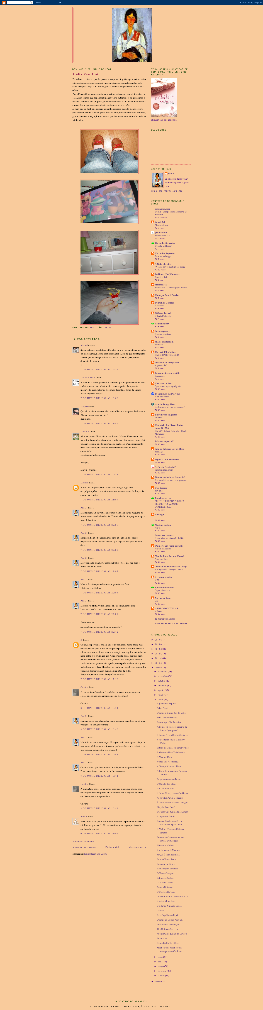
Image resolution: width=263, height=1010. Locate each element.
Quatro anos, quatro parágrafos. (168, 386)
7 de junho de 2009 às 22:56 (99, 679)
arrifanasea (161, 284)
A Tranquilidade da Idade (169, 766)
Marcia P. (85, 431)
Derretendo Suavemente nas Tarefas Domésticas (170, 839)
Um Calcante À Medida (168, 850)
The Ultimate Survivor (168, 929)
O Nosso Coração (165, 873)
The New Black (88, 377)
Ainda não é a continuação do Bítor (170, 538)
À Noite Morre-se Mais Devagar (172, 802)
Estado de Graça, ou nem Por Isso (173, 747)
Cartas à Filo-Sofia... (165, 352)
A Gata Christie (163, 263)
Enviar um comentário (83, 841)
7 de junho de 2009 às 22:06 (99, 524)
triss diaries (161, 487)
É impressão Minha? (167, 816)
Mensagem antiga (137, 846)
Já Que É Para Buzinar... (168, 854)
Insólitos (158, 417)
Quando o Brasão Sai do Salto (171, 712)
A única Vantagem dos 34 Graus (172, 793)
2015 (157, 639)
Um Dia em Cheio (165, 788)
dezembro (163, 671)
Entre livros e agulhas (166, 414)
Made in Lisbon (163, 524)
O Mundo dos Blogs (166, 783)
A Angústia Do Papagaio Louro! (169, 569)
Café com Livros (165, 882)
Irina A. (84, 816)
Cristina (84, 687)
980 (156, 600)
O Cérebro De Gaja (166, 891)
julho (161, 694)
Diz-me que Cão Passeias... (169, 722)
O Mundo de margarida (167, 362)
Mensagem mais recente (84, 846)
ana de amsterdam (164, 341)
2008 (157, 981)
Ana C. (84, 507)
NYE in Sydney (162, 396)
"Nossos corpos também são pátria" (170, 266)
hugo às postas (162, 331)
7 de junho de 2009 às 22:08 (99, 592)
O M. (157, 579)
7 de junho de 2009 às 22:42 (99, 631)
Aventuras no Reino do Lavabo (172, 933)
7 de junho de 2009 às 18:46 (99, 423)
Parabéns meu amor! (164, 469)
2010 (157, 662)
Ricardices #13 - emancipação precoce (171, 287)
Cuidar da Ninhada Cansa (169, 905)
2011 (157, 658)
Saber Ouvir (162, 708)
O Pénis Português (163, 315)
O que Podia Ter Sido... (168, 943)
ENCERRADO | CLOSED (167, 354)
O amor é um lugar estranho (169, 545)
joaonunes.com (162, 208)
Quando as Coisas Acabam (169, 919)
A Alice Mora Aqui (166, 901)
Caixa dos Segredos (165, 242)
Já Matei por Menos (165, 618)
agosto (161, 690)
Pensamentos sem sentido (167, 373)
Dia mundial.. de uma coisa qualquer (170, 480)
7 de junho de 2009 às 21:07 (99, 499)
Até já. (157, 527)
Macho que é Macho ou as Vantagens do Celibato (169, 949)
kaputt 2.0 (160, 222)
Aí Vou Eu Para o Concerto (170, 797)
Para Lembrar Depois (167, 717)
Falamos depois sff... (165, 441)
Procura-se (162, 938)
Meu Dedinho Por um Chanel (169, 556)
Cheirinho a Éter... (164, 383)
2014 (157, 644)
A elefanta (159, 305)
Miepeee (85, 406)
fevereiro (162, 970)
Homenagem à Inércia (167, 868)
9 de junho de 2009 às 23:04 (99, 833)
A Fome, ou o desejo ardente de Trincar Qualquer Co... (172, 728)
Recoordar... (160, 375)
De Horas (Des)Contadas (167, 274)
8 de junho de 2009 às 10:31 (99, 708)
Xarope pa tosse (163, 598)
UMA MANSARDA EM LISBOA (171, 623)
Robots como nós (162, 235)
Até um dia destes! (163, 548)
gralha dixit (161, 232)
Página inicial (112, 846)
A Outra (158, 611)
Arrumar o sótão (163, 577)
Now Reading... (161, 558)
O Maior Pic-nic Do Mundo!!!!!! (172, 896)
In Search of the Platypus (167, 393)
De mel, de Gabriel (164, 302)
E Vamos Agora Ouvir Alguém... (172, 735)
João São (159, 451)
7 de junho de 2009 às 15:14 (99, 369)
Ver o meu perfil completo (166, 191)
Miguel (84, 344)
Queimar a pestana (163, 333)
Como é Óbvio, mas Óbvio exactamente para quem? (170, 822)
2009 (157, 667)
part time (158, 490)
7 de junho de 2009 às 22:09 (99, 614)
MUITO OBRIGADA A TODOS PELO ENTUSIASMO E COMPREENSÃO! (169, 504)
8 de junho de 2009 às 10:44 (99, 808)
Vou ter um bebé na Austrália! (170, 477)
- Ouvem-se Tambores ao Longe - (171, 566)
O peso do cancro (162, 590)
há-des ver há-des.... (164, 535)
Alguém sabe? (161, 365)
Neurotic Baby (162, 323)
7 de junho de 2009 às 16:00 (99, 398)
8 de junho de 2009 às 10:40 (99, 729)
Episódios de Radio (164, 587)
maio (160, 956)
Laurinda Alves (163, 498)
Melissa (84, 482)
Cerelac (160, 910)
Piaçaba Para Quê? (166, 807)
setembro (162, 685)
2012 (157, 653)
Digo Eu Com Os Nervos (167, 459)
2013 (157, 648)
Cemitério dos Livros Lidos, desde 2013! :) (169, 426)
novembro (163, 676)
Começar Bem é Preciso (167, 295)
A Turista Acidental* (165, 466)
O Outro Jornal (163, 313)
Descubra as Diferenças (168, 924)
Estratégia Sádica (165, 877)
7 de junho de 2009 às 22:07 (99, 549)
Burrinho (159, 344)
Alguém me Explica (166, 703)
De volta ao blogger (163, 245)
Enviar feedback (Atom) (95, 853)
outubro (162, 680)
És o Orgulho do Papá (167, 915)
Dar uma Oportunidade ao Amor (172, 811)
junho (161, 699)
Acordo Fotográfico (165, 404)
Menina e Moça (161, 224)
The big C (160, 514)
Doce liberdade (161, 277)
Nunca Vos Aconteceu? (168, 761)
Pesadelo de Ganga (166, 863)
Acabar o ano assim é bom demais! (170, 407)
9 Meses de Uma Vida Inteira (171, 752)
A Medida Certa (164, 757)
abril (160, 961)
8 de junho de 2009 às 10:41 (99, 754)
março (161, 966)
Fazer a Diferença (165, 887)
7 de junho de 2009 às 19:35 (99, 474)
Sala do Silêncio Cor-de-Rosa (169, 448)
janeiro (161, 975)
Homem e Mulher (165, 845)
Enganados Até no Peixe (169, 779)
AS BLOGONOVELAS (166, 608)
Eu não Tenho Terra (166, 859)
